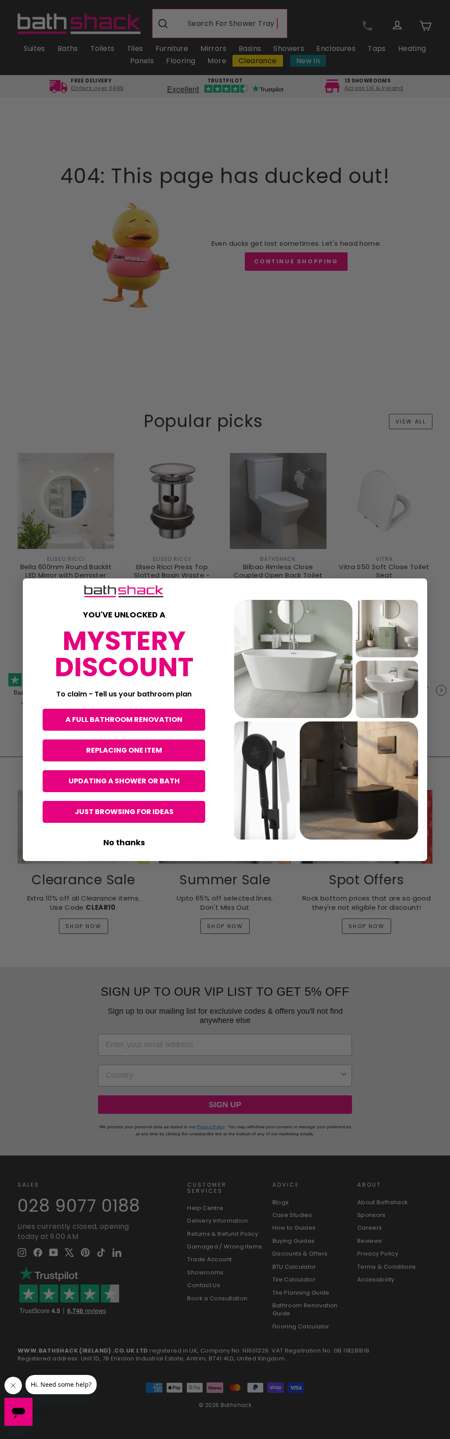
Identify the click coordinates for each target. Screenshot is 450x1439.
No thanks (124, 842)
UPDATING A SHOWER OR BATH (124, 781)
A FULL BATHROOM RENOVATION (123, 719)
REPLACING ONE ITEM (124, 750)
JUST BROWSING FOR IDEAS (124, 812)
